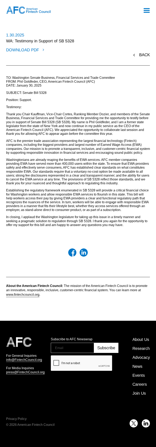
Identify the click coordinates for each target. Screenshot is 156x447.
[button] (146, 10)
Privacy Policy (16, 418)
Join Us (139, 393)
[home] (28, 10)
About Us (140, 339)
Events (138, 375)
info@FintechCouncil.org (24, 359)
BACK (144, 55)
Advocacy (141, 357)
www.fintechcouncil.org (22, 294)
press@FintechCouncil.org (25, 372)
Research (141, 348)
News (137, 366)
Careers (139, 384)
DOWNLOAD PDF (22, 50)
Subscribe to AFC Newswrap (71, 339)
